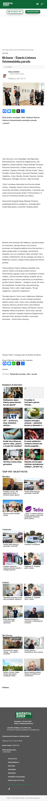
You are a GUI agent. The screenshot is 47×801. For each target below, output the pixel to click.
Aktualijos (6, 476)
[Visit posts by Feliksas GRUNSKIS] (4, 75)
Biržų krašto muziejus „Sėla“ (20, 374)
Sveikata (5, 582)
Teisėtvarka (6, 529)
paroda (34, 374)
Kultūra (5, 53)
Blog (7, 50)
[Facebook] (9, 789)
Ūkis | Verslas (7, 635)
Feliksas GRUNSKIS (14, 72)
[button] (43, 4)
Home (3, 50)
